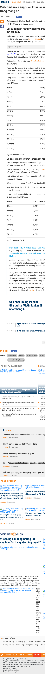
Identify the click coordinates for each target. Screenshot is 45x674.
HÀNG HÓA (22, 655)
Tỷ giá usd (30, 641)
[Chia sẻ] (2, 26)
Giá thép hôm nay (8, 645)
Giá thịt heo (29, 645)
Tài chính (5, 2)
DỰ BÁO (15, 655)
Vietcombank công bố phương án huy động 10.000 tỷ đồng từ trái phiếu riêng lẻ (19, 409)
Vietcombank (12, 355)
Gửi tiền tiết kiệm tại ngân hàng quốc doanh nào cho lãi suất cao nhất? (18, 391)
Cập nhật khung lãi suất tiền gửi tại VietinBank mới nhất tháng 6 (25, 305)
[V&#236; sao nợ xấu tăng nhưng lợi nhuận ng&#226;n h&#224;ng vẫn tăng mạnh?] (20, 560)
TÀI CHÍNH (37, 655)
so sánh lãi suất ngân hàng (16, 360)
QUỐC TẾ (29, 655)
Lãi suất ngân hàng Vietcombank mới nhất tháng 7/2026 (18, 403)
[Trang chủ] (2, 21)
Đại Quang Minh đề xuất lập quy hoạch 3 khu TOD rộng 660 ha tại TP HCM (11, 517)
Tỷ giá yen (38, 641)
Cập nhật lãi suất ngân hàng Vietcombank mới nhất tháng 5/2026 (19, 415)
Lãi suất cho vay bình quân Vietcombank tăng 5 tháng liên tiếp (18, 398)
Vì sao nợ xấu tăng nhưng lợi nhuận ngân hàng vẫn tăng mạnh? (20, 540)
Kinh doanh (6, 466)
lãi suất (21, 355)
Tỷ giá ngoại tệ (20, 641)
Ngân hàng (16, 2)
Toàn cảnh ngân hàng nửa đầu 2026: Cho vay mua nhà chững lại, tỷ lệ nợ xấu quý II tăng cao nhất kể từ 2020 (12, 495)
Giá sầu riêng (20, 645)
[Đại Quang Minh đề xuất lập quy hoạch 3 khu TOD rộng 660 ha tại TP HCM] (12, 510)
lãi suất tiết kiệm (38, 61)
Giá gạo (37, 645)
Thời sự (5, 447)
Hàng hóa (6, 456)
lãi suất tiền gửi (34, 39)
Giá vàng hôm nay (8, 641)
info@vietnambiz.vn (13, 670)
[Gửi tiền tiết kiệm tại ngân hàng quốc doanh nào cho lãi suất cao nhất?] (18, 381)
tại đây (31, 290)
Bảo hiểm (40, 2)
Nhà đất (5, 437)
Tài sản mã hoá (29, 2)
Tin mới (7, 430)
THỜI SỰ (8, 655)
